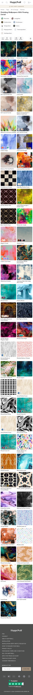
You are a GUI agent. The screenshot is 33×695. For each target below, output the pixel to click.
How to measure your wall (11, 646)
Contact (5, 636)
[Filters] (30, 38)
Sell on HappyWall (8, 653)
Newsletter (6, 665)
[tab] (3, 38)
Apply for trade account (10, 656)
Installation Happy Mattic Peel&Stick (14, 643)
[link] (2, 91)
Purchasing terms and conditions (13, 651)
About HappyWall (7, 638)
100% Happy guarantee (17, 6)
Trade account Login (9, 658)
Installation (6, 641)
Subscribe (26, 669)
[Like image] (14, 43)
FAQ (3, 633)
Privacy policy (7, 648)
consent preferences (9, 660)
